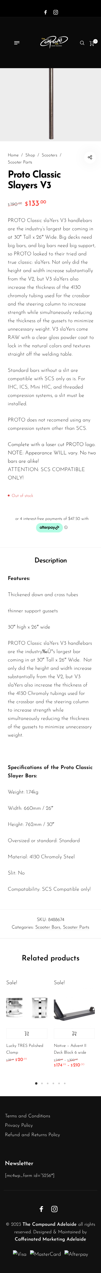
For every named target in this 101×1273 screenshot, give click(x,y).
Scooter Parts (20, 162)
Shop (30, 155)
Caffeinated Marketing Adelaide (50, 1239)
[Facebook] (45, 12)
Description (50, 560)
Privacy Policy (19, 1125)
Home (13, 155)
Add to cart (26, 1033)
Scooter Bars (47, 927)
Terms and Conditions (27, 1116)
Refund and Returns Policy (32, 1135)
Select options (74, 1033)
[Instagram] (55, 12)
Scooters (49, 155)
